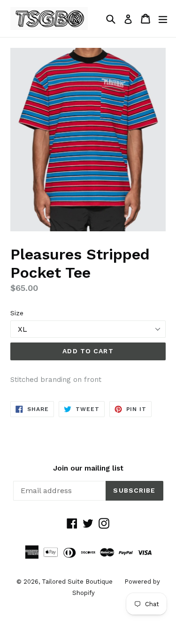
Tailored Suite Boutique (77, 581)
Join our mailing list (88, 468)
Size (16, 313)
